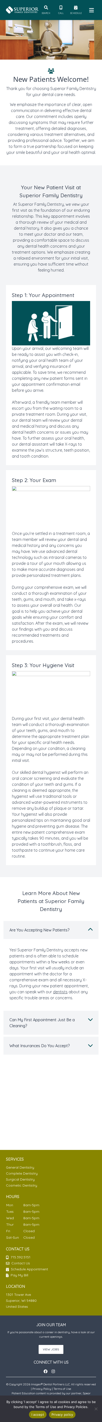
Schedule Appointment (29, 1269)
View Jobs (51, 1349)
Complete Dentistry (22, 1173)
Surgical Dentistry (20, 1179)
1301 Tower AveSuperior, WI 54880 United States (21, 1300)
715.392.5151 (20, 1257)
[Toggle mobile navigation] (90, 10)
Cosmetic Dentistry (21, 1185)
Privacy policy (62, 1415)
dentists (60, 991)
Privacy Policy (41, 1389)
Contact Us (20, 1263)
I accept (37, 1415)
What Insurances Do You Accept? (39, 1045)
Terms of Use (62, 1389)
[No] (95, 1408)
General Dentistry (20, 1167)
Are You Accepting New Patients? (39, 929)
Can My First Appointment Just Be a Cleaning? (42, 1022)
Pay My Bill (19, 1275)
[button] (47, 1371)
